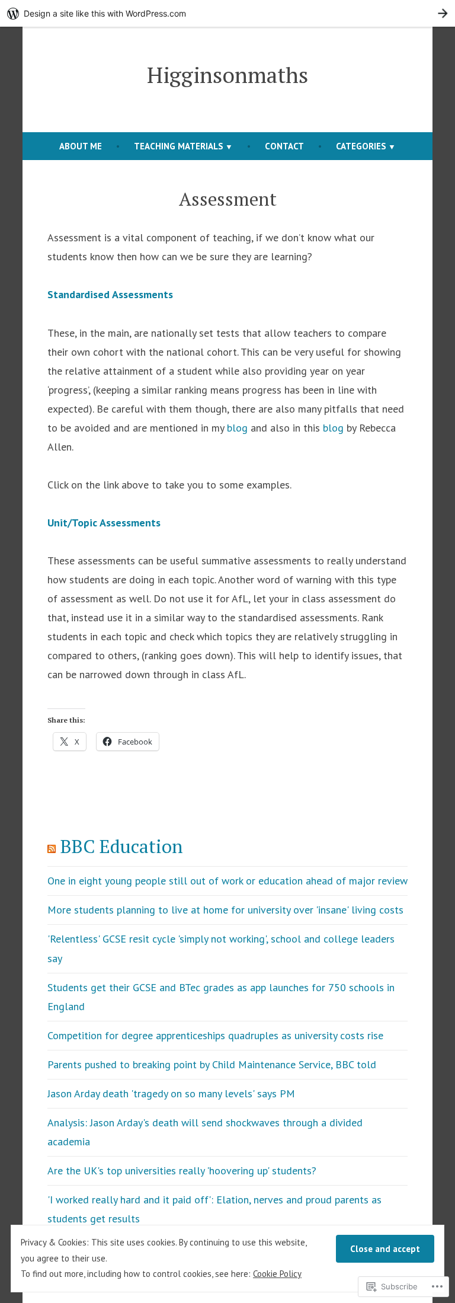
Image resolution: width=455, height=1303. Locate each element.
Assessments (129, 522)
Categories (361, 146)
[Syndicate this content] (51, 846)
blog (237, 428)
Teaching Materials (178, 146)
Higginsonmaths (227, 75)
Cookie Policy (277, 1273)
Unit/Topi (69, 522)
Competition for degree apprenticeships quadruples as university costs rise (215, 1035)
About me (80, 146)
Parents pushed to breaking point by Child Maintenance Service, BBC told (211, 1064)
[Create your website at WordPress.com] (227, 13)
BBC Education (121, 846)
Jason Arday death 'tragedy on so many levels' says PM (171, 1093)
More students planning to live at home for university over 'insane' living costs (225, 909)
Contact (284, 146)
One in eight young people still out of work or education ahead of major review (227, 880)
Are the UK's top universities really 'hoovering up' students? (181, 1170)
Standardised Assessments (110, 294)
